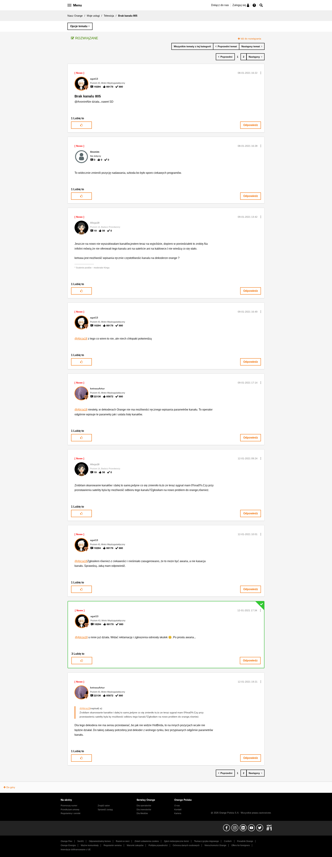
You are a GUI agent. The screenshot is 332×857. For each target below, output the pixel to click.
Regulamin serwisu (113, 845)
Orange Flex (66, 841)
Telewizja (109, 15)
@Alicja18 (81, 338)
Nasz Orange (75, 15)
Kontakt (177, 809)
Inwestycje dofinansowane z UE (76, 849)
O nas (177, 805)
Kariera (177, 813)
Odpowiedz (250, 125)
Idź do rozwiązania (251, 38)
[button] (261, 73)
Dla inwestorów (144, 809)
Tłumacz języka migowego (206, 841)
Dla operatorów (144, 805)
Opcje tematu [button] (78, 26)
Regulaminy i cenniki (70, 813)
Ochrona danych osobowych (186, 845)
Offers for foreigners (240, 845)
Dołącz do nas (220, 5)
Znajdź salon (104, 805)
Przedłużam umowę (70, 809)
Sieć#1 (80, 841)
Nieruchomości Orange (215, 845)
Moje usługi (93, 15)
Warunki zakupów (135, 845)
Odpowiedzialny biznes (100, 841)
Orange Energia (68, 845)
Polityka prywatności (158, 845)
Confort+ (228, 841)
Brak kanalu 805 (88, 96)
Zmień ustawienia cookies (147, 841)
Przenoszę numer (69, 805)
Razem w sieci (123, 841)
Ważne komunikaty (90, 845)
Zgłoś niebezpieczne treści (176, 841)
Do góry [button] (10, 787)
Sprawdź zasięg (105, 809)
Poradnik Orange (245, 841)
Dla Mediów (142, 813)
